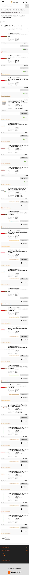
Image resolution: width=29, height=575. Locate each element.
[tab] (3, 22)
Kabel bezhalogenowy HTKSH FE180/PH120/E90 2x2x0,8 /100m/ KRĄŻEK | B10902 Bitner (18, 309)
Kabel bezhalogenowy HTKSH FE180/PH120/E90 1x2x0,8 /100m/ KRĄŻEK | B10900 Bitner (18, 367)
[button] (6, 52)
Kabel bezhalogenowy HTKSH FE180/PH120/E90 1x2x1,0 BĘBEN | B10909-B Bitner (18, 79)
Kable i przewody (20, 9)
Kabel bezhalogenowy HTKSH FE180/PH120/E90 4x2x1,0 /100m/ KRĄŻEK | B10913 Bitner (18, 386)
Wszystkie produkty (11, 9)
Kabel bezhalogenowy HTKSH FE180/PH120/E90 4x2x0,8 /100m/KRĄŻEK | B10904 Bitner (17, 125)
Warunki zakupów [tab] (6, 550)
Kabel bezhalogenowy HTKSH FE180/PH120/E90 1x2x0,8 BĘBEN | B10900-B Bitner (18, 57)
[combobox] (14, 6)
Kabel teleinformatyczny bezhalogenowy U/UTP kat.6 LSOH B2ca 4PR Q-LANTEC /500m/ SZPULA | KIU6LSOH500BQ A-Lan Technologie (18, 101)
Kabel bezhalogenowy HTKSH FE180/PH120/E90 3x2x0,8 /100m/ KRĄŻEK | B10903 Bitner (18, 232)
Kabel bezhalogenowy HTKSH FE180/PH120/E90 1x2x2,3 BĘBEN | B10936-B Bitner (18, 290)
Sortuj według (11, 29)
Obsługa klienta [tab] (5, 547)
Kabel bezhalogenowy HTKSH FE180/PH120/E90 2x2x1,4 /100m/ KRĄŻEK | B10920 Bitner (18, 271)
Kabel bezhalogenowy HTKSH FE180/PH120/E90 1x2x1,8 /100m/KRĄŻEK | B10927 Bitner (17, 251)
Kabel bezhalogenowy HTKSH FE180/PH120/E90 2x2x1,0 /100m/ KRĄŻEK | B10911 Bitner (18, 328)
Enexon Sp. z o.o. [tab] (6, 560)
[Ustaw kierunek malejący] (27, 29)
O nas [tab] (3, 553)
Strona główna (4, 9)
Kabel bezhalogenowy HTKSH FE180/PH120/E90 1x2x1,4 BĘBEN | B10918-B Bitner (18, 35)
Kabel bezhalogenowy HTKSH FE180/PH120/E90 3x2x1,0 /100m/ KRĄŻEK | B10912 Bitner (18, 213)
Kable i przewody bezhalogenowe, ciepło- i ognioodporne (12, 10)
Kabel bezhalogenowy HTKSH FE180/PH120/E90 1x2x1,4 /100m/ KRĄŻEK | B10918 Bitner (18, 348)
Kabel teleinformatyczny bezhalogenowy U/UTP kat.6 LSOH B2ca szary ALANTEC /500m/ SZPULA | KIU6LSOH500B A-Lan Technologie (18, 189)
